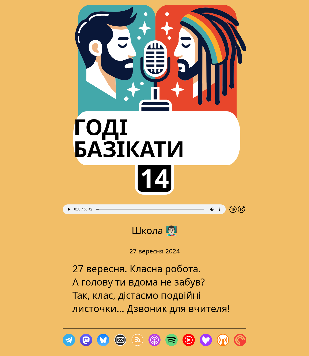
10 (233, 209)
